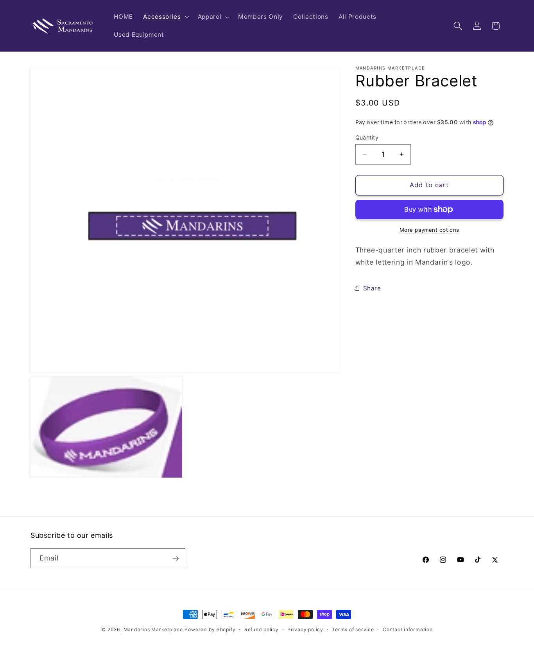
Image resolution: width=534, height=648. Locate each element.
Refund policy (261, 629)
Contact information (408, 629)
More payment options (429, 230)
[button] (165, 17)
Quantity (367, 137)
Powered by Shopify (210, 629)
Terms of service (353, 629)
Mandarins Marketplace (153, 629)
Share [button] (372, 288)
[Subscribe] (175, 558)
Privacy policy (305, 629)
